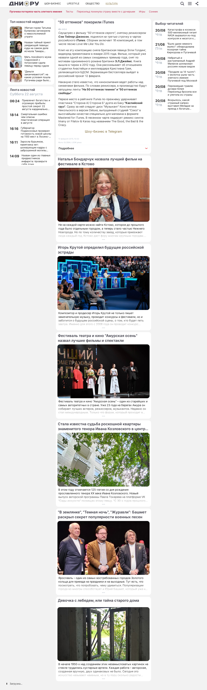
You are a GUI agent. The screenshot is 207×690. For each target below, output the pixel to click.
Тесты (69, 11)
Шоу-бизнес (52, 3)
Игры (142, 11)
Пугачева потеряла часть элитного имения (36, 11)
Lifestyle (73, 3)
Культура (112, 3)
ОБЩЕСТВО (92, 3)
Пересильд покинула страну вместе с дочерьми (106, 11)
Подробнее (66, 148)
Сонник (153, 11)
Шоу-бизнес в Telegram (103, 131)
